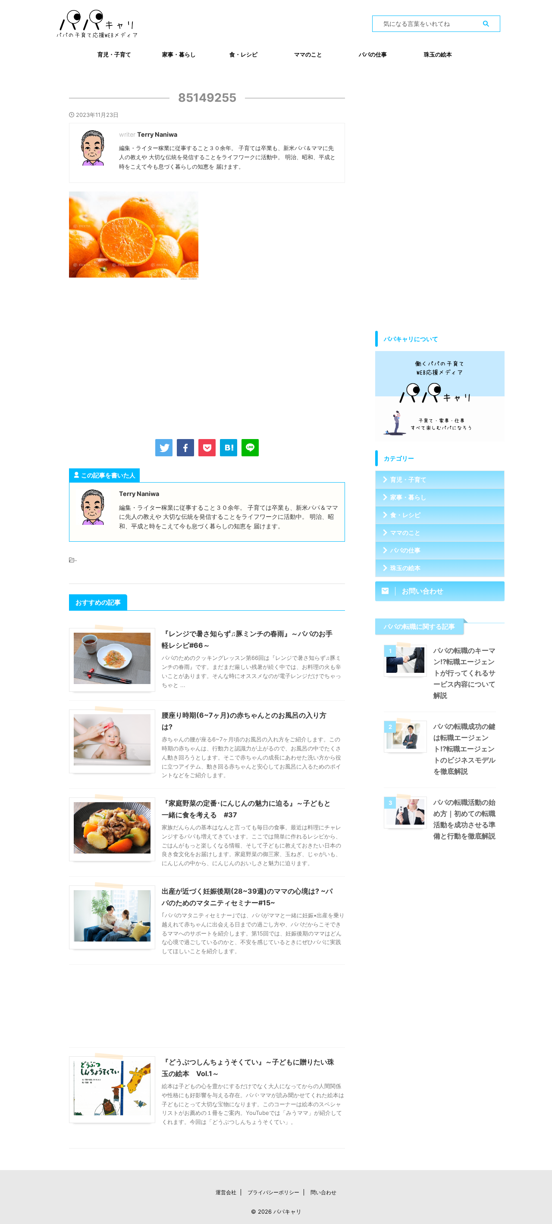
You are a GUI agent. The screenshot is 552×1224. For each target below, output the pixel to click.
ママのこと (308, 54)
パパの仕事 (373, 54)
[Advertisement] (207, 357)
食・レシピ (243, 54)
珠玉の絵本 (438, 54)
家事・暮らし (179, 54)
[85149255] (228, 447)
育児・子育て (114, 54)
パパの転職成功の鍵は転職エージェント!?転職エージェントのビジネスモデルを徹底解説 (464, 748)
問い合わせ (323, 1192)
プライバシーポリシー (273, 1192)
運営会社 (226, 1192)
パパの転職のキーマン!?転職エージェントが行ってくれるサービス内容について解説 (464, 673)
